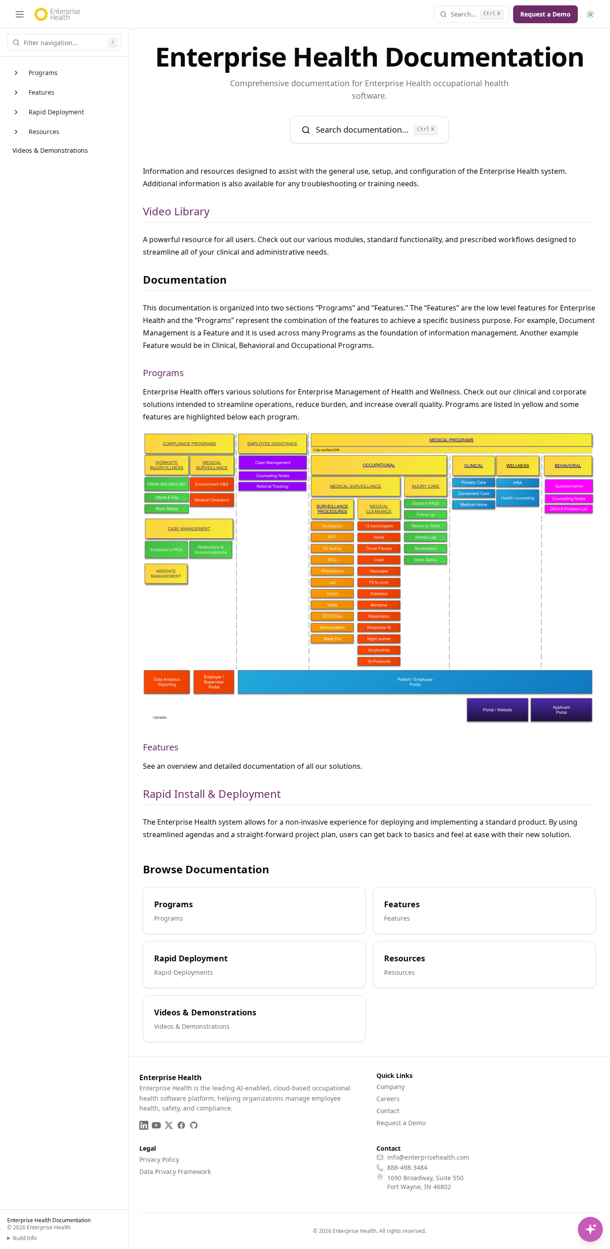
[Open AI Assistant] (590, 1229)
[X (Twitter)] (168, 1125)
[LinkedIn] (143, 1125)
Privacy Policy (159, 1159)
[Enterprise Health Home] (57, 14)
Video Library (176, 211)
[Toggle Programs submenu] (16, 73)
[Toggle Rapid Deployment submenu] (16, 112)
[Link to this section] (216, 211)
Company (390, 1086)
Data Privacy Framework (175, 1171)
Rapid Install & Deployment (212, 794)
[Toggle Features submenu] (16, 92)
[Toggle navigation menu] (20, 14)
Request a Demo (545, 14)
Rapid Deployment (56, 112)
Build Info (25, 1238)
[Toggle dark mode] (590, 14)
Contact (387, 1110)
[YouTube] (156, 1125)
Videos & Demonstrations (50, 150)
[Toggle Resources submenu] (16, 132)
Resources (44, 131)
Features (41, 92)
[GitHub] (193, 1125)
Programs (43, 72)
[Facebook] (181, 1125)
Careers (388, 1098)
